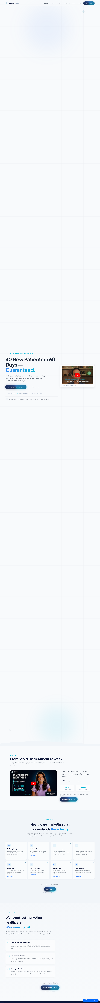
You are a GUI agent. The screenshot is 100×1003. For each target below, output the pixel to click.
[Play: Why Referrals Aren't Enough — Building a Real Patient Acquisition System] (77, 375)
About (52, 3)
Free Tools (58, 3)
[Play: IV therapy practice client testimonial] (33, 783)
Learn (73, 3)
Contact (79, 3)
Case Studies (66, 3)
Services (46, 3)
